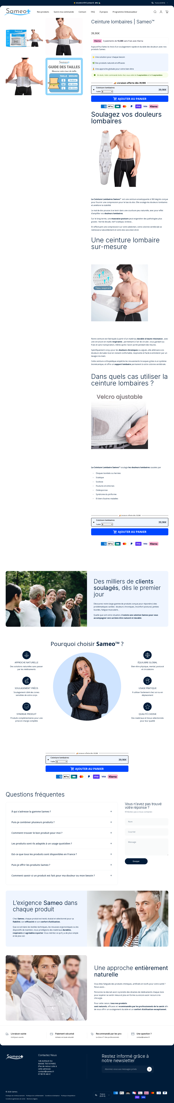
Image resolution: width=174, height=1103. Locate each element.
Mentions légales (32, 1099)
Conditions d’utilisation (52, 1095)
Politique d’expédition (68, 1095)
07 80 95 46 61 (44, 1074)
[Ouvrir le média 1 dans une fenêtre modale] (24, 33)
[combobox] (160, 3)
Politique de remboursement (15, 1095)
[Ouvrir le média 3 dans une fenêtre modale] (24, 73)
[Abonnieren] (149, 1069)
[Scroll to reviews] (129, 28)
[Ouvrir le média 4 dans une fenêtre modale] (64, 73)
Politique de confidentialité (35, 1095)
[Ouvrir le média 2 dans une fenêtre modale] (64, 33)
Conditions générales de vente (15, 1099)
